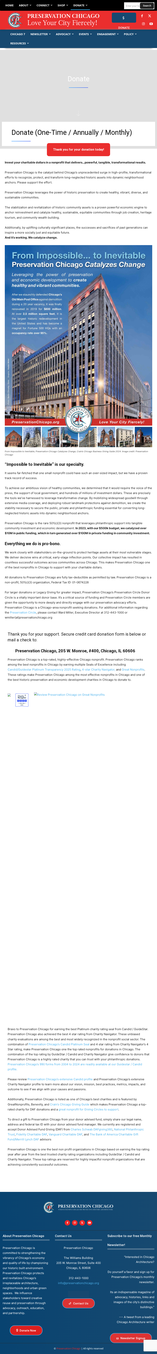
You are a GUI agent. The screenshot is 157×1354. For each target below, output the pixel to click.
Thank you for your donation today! (78, 149)
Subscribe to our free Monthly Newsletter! (129, 1240)
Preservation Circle (23, 612)
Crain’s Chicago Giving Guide (69, 1104)
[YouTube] (151, 24)
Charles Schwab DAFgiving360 (91, 1129)
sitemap (78, 1294)
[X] (82, 1223)
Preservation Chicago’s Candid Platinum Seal (59, 1044)
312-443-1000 (78, 1278)
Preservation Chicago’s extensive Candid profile (60, 1079)
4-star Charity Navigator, (98, 669)
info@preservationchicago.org (78, 1283)
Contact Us (63, 1236)
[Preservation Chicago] (48, 20)
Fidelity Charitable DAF (31, 1134)
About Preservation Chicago (23, 1236)
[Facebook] (142, 16)
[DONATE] (124, 18)
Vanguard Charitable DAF (65, 1134)
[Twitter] (150, 16)
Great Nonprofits (133, 669)
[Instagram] (143, 24)
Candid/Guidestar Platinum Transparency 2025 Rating (44, 669)
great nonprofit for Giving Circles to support (88, 1109)
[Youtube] (89, 1223)
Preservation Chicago (68, 1348)
